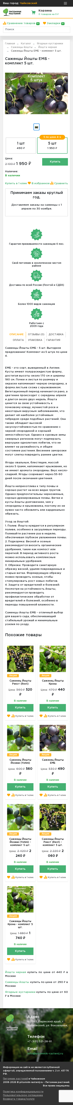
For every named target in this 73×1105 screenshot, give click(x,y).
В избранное (40, 183)
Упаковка (35, 340)
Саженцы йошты (17, 982)
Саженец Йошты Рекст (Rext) (20, 682)
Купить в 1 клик (16, 183)
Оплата (18, 340)
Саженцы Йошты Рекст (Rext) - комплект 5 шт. (53, 842)
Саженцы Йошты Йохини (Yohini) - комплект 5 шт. (20, 842)
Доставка (56, 334)
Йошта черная (15, 972)
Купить (55, 162)
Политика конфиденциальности (23, 1092)
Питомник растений (15, 1079)
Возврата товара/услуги (18, 1099)
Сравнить (60, 183)
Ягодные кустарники (20, 992)
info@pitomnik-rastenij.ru (45, 1054)
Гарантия (53, 340)
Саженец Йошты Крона (53, 682)
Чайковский (28, 3)
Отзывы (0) (36, 334)
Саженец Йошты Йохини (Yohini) (20, 761)
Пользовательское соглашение (23, 1095)
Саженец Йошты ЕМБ (53, 761)
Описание (16, 334)
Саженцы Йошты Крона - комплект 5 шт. (20, 924)
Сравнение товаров (22, 23)
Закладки (55, 23)
